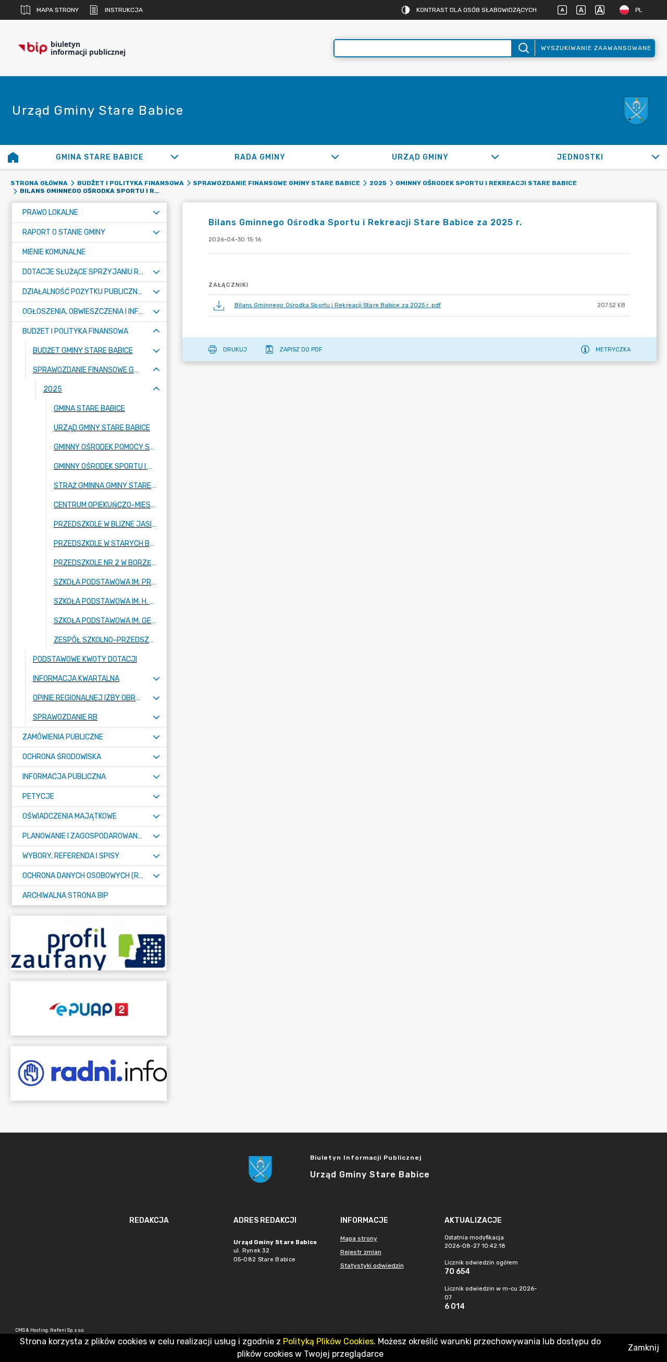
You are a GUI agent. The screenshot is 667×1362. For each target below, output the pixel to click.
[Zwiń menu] (156, 331)
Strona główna (39, 183)
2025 (378, 183)
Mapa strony (57, 10)
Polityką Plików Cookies (328, 1341)
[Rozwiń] (175, 157)
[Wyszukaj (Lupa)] (523, 48)
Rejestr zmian (360, 1252)
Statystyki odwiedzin (372, 1265)
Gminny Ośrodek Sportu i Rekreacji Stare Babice (486, 183)
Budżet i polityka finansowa (130, 183)
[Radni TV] (88, 1073)
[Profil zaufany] (88, 943)
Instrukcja (124, 10)
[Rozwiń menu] (156, 212)
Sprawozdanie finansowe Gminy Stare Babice (276, 183)
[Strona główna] (13, 157)
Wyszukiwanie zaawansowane (596, 48)
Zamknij (643, 1348)
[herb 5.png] (635, 111)
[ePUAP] (88, 1008)
